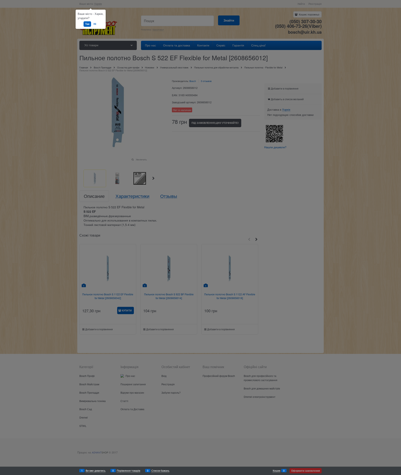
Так (87, 24)
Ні (95, 24)
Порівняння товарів (128, 470)
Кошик (276, 470)
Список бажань (160, 470)
